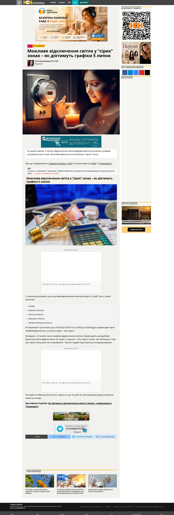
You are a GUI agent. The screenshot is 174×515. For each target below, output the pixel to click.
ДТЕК (93, 163)
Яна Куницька (45, 61)
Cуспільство (40, 45)
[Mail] (147, 72)
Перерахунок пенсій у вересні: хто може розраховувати (100, 490)
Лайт (75, 2)
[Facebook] (124, 72)
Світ (69, 2)
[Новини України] (34, 2)
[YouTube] (141, 72)
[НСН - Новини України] (71, 429)
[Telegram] (130, 72)
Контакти (108, 507)
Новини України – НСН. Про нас (123, 507)
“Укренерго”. (105, 163)
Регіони (62, 2)
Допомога (84, 2)
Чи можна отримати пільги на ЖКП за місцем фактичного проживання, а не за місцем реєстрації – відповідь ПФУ (70, 491)
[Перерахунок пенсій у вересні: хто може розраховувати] (102, 483)
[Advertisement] (71, 266)
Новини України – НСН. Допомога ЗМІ (91, 507)
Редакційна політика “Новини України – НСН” (149, 507)
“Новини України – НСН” (60, 163)
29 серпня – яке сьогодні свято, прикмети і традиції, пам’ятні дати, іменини (37, 491)
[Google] (136, 72)
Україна (53, 2)
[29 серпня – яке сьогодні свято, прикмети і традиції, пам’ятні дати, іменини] (39, 483)
